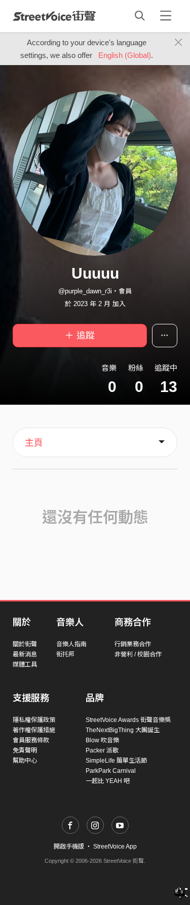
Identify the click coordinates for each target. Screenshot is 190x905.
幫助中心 (25, 760)
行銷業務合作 (133, 644)
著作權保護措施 (34, 730)
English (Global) (124, 55)
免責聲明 (25, 750)
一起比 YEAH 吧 (108, 781)
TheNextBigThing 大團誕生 (123, 730)
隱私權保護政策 (34, 719)
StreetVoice (54, 16)
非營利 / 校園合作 (138, 654)
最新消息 (25, 654)
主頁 (34, 443)
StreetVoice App (115, 846)
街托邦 (65, 654)
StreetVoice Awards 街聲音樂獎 (128, 719)
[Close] (178, 43)
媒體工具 (25, 664)
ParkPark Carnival (111, 770)
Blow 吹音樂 (102, 740)
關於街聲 (25, 644)
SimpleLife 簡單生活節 (116, 760)
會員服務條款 (31, 740)
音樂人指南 (71, 644)
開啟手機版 (69, 846)
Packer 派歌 (102, 750)
